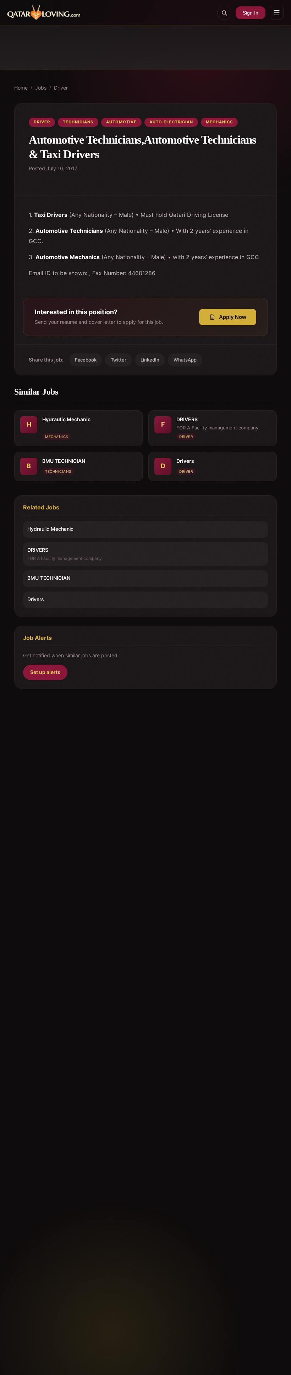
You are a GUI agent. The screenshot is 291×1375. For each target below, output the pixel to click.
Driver (61, 88)
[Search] (224, 13)
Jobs (40, 88)
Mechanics (219, 121)
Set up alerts (45, 672)
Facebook (86, 360)
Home (21, 88)
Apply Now (232, 317)
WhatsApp (185, 360)
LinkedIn (150, 360)
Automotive (121, 121)
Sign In (250, 13)
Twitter (118, 360)
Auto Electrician (171, 121)
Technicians (78, 121)
